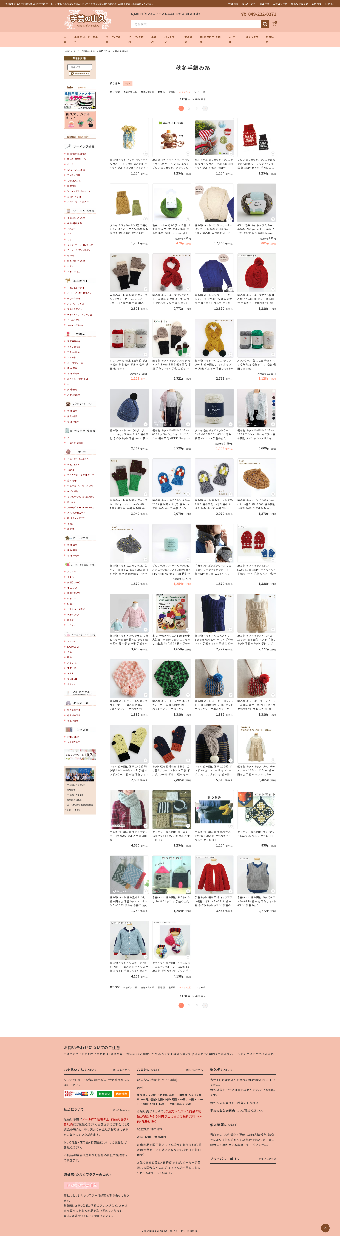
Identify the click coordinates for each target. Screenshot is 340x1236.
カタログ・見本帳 (75, 442)
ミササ (70, 673)
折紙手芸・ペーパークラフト (80, 485)
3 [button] (197, 108)
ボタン (70, 266)
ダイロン (71, 598)
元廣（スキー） (73, 582)
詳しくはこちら (121, 1070)
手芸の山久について (76, 784)
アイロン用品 (73, 271)
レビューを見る (74, 809)
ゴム (69, 233)
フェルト (71, 469)
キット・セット (73, 373)
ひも (69, 239)
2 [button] (189, 108)
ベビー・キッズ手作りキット (80, 292)
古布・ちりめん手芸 (76, 512)
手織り (70, 523)
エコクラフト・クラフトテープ (80, 474)
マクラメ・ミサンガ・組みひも (80, 496)
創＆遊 (70, 619)
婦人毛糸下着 (74, 709)
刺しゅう (71, 501)
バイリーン (72, 662)
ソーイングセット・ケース (78, 191)
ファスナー (72, 228)
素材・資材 (72, 389)
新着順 (161, 92)
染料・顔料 (72, 480)
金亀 (69, 651)
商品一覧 (264, 3)
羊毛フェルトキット (76, 287)
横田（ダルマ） (105, 51)
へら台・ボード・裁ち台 (78, 201)
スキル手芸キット (75, 308)
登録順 (172, 92)
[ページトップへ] (325, 1228)
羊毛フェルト (73, 464)
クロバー (71, 576)
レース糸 (71, 357)
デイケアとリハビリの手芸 (79, 314)
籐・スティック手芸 (75, 517)
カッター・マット (74, 196)
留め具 (70, 255)
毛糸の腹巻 (72, 720)
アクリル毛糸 (73, 351)
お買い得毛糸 (74, 394)
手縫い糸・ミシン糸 (76, 217)
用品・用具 (72, 368)
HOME (67, 51)
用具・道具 (72, 416)
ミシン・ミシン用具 (76, 169)
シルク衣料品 (73, 741)
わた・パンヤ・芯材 (76, 260)
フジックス (72, 641)
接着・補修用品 (74, 223)
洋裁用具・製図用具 (76, 153)
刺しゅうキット (74, 298)
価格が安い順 (130, 92)
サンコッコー (73, 678)
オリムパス (72, 587)
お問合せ (317, 3)
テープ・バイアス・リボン (78, 250)
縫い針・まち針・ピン (77, 158)
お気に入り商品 (74, 799)
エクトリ (71, 625)
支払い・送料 (249, 3)
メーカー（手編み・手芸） (84, 51)
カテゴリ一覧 (280, 3)
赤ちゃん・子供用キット (78, 378)
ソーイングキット (75, 325)
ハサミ (70, 164)
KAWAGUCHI (73, 646)
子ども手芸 (72, 491)
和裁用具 (71, 185)
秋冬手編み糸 (74, 346)
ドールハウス (73, 319)
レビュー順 (199, 92)
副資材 (70, 528)
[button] (205, 108)
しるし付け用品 (74, 180)
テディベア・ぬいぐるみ (78, 458)
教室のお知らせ (299, 3)
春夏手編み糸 (74, 341)
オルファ (71, 684)
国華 (69, 657)
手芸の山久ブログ (75, 794)
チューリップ (73, 614)
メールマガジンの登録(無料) (80, 804)
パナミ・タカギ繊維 (76, 609)
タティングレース (75, 362)
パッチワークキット (76, 303)
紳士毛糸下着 (74, 715)
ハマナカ (71, 571)
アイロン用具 (73, 174)
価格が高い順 (147, 92)
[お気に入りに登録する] (145, 154)
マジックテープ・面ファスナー (81, 244)
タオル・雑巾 (73, 736)
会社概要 (233, 3)
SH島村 (71, 603)
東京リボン (72, 668)
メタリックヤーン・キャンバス (80, 507)
